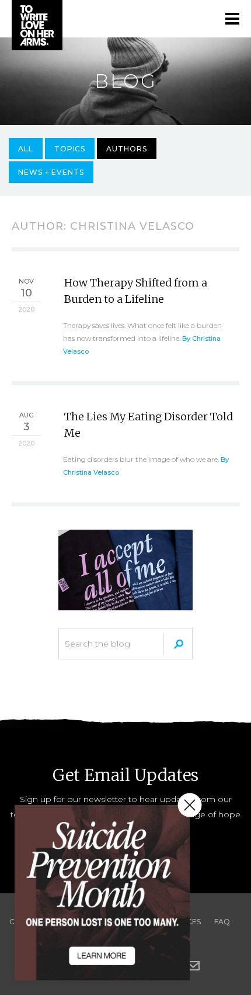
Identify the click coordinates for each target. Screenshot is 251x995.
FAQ (222, 921)
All (25, 148)
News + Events (51, 172)
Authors (126, 148)
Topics (70, 148)
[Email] (193, 965)
